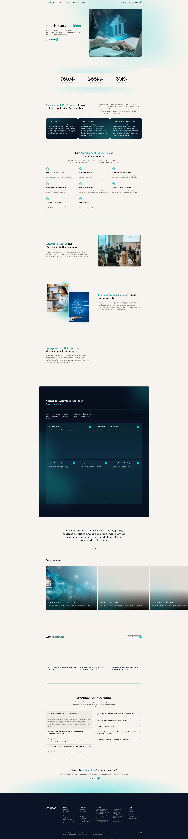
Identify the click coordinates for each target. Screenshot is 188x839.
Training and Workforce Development (118, 820)
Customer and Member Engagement (118, 817)
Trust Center (132, 820)
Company (84, 2)
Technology (82, 820)
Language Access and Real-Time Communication (102, 810)
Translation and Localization (67, 814)
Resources (76, 2)
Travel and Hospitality (85, 821)
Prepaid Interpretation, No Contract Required (102, 821)
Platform (60, 2)
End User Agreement (97, 834)
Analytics (65, 817)
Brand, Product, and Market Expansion (102, 819)
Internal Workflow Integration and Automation (116, 813)
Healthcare (82, 809)
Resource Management (68, 816)
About (130, 809)
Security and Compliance (134, 813)
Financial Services (84, 814)
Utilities (81, 823)
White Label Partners (117, 821)
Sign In (127, 2)
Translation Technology (68, 821)
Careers (122, 2)
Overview (65, 809)
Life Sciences (83, 818)
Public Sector (83, 811)
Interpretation (66, 811)
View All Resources (133, 637)
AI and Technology (67, 819)
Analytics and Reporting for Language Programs (102, 816)
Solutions (68, 2)
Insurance (82, 816)
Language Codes (133, 818)
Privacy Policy (81, 834)
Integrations (66, 822)
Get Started (135, 2)
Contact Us (131, 814)
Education (82, 813)
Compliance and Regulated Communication (102, 813)
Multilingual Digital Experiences (117, 810)
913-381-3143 (108, 832)
